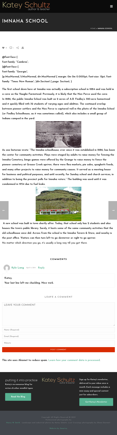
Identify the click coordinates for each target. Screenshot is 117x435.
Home (93, 28)
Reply (41, 268)
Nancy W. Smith (13, 423)
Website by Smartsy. (59, 428)
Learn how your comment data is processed (74, 360)
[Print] (24, 47)
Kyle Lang (17, 268)
